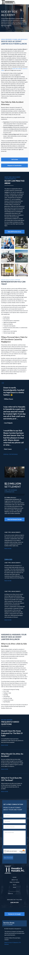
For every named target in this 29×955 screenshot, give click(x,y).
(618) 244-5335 (14, 902)
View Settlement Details (14, 519)
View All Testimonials (10, 454)
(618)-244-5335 (16, 68)
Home (14, 877)
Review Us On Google (14, 914)
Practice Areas (14, 882)
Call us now (14, 159)
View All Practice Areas (14, 231)
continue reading (7, 242)
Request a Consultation (14, 165)
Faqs (14, 887)
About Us (15, 879)
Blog (14, 884)
